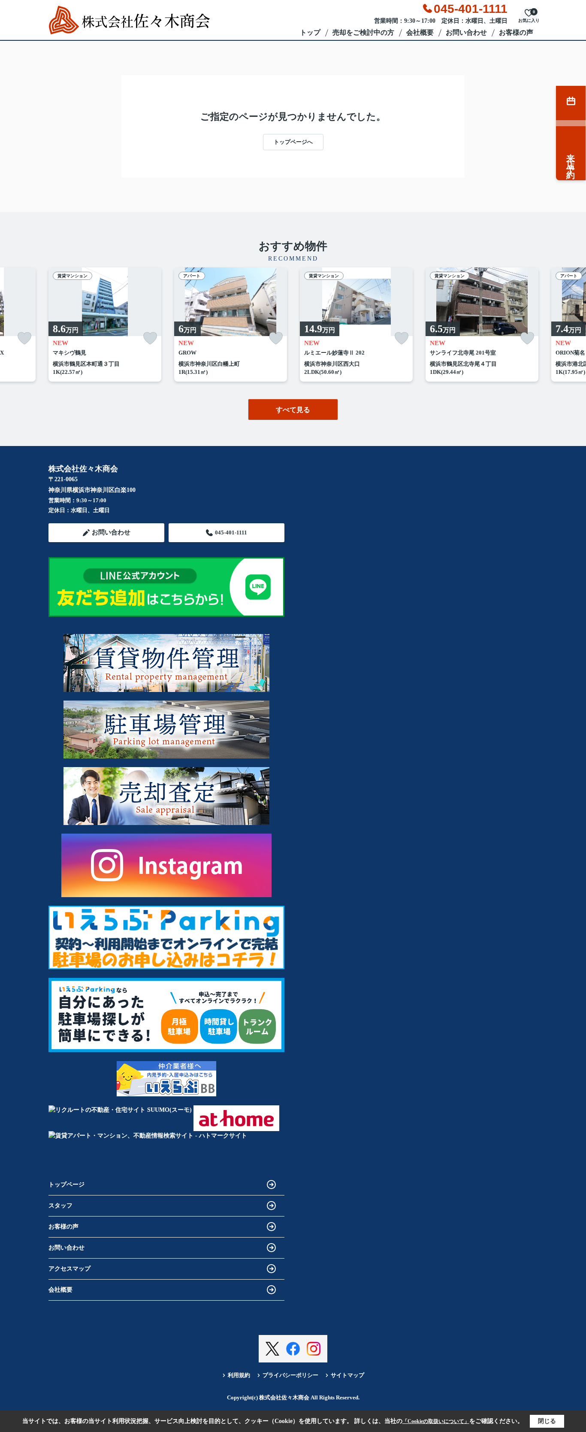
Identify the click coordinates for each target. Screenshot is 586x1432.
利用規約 (239, 1375)
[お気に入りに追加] (24, 338)
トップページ (66, 1184)
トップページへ (293, 142)
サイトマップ (347, 1375)
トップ (310, 32)
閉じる (547, 1421)
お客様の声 (516, 32)
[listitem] (105, 324)
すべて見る (293, 409)
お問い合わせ (466, 32)
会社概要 (420, 32)
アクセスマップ (69, 1268)
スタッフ (60, 1205)
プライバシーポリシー (290, 1375)
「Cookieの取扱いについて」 (435, 1421)
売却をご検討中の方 (363, 32)
